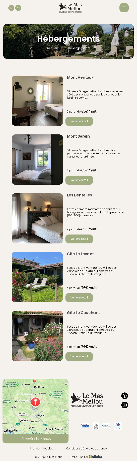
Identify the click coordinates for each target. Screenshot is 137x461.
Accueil (52, 48)
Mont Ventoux (80, 77)
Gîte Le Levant (80, 254)
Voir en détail (79, 121)
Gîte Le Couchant (83, 313)
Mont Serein (78, 136)
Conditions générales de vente (86, 448)
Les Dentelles (79, 195)
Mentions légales (41, 448)
